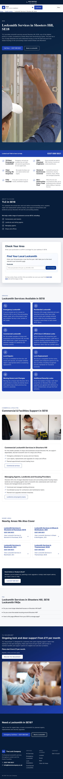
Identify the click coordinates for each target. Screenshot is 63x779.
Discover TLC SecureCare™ (12, 657)
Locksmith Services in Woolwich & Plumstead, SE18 (15, 529)
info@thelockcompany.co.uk (13, 765)
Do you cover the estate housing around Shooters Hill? (20, 612)
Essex (41, 758)
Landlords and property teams (16, 497)
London (41, 755)
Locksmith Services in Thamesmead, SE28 (43, 546)
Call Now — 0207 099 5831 (12, 48)
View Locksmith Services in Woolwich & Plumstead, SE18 (16, 536)
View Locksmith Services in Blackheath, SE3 (16, 554)
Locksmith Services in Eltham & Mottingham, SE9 (46, 529)
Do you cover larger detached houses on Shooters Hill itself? (22, 608)
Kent (40, 760)
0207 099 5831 (9, 532)
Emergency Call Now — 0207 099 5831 (16, 734)
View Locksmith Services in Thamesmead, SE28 (47, 554)
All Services (29, 753)
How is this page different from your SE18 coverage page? (21, 616)
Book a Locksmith (31, 48)
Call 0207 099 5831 (13, 581)
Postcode (10, 264)
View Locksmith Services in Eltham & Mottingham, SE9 (47, 536)
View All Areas (43, 763)
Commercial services (13, 466)
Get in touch (56, 753)
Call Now (38, 7)
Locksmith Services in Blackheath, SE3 (12, 546)
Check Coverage (51, 267)
